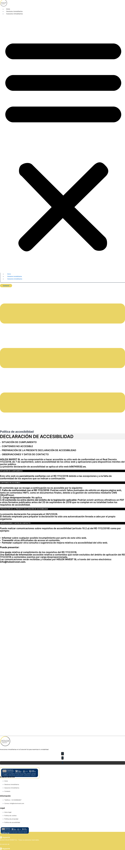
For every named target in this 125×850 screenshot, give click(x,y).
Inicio (8, 9)
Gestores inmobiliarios (14, 11)
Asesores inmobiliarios (14, 14)
